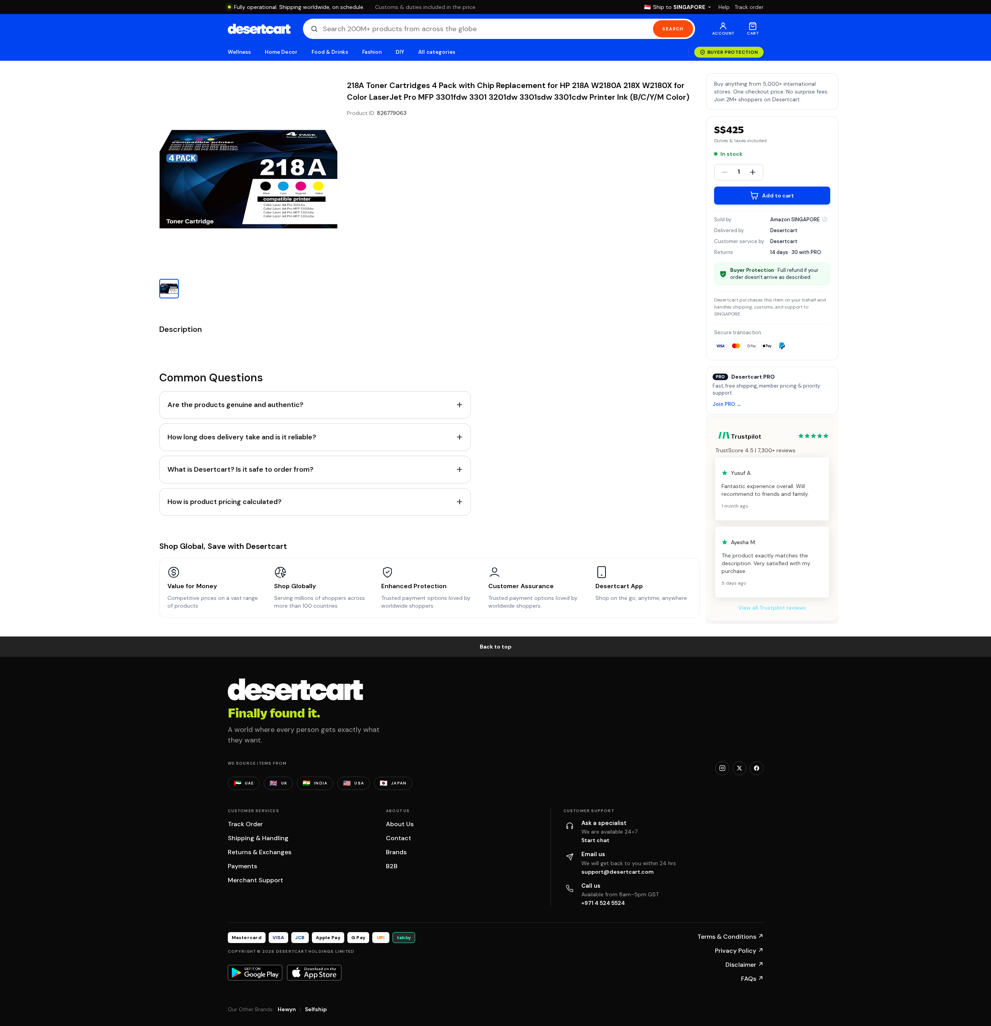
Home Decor (281, 52)
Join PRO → (727, 404)
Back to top (496, 646)
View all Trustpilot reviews (772, 607)
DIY (400, 52)
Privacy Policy (739, 951)
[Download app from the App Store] (314, 972)
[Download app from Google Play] (255, 972)
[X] (739, 768)
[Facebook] (757, 768)
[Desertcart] (259, 29)
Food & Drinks (330, 52)
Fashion (372, 52)
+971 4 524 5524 (603, 902)
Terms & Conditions (730, 937)
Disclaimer (744, 965)
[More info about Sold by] (824, 219)
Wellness (239, 52)
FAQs (752, 979)
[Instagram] (722, 768)
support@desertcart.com (617, 871)
